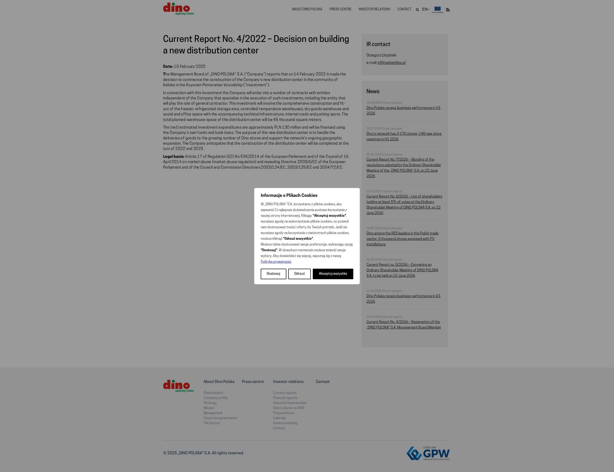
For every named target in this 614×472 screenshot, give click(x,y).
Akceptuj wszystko (333, 274)
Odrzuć (299, 274)
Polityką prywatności (276, 262)
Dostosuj (273, 274)
